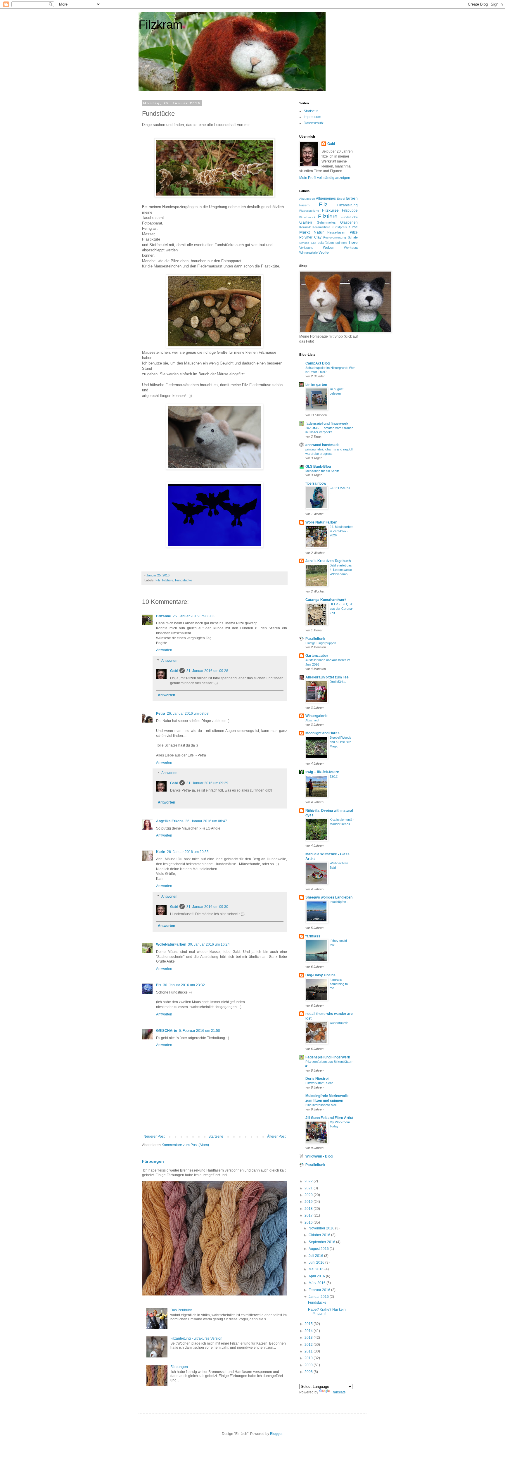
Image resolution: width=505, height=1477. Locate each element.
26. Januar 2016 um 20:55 (188, 852)
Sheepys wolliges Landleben (328, 897)
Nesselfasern (336, 232)
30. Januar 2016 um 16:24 (209, 944)
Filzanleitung (347, 205)
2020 (309, 1195)
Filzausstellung (309, 210)
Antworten (164, 650)
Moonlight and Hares (322, 733)
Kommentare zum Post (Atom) (185, 1145)
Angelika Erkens (170, 821)
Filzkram (160, 24)
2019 (309, 1202)
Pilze (354, 232)
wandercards (339, 1023)
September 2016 (322, 1242)
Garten (305, 222)
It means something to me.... (339, 984)
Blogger (276, 1434)
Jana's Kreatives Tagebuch (328, 561)
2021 (309, 1188)
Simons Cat (307, 242)
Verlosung (306, 247)
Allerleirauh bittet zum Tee (327, 677)
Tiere (353, 242)
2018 (309, 1209)
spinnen (341, 242)
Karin (160, 852)
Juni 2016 (317, 1262)
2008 (309, 1372)
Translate (338, 1392)
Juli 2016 (316, 1256)
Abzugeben (307, 198)
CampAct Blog (317, 363)
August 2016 (319, 1249)
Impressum (312, 117)
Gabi (174, 671)
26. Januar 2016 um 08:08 (188, 713)
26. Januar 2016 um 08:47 (206, 821)
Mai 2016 (316, 1269)
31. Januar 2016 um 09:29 (207, 783)
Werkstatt (351, 247)
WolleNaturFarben (171, 944)
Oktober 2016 (320, 1235)
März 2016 (317, 1283)
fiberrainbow (315, 483)
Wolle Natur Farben (321, 522)
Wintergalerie (308, 252)
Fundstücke (183, 580)
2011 (309, 1351)
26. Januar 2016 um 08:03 (194, 616)
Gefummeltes (326, 222)
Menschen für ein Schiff (322, 471)
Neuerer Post (154, 1136)
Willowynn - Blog (319, 1156)
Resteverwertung (334, 237)
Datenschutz (314, 123)
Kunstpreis (339, 227)
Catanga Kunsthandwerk (326, 600)
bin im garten (316, 385)
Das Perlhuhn (181, 1310)
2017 (309, 1215)
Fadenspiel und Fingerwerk (327, 1057)
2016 (309, 1222)
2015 (309, 1324)
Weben (328, 248)
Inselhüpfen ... (340, 902)
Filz (157, 580)
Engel (341, 198)
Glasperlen (349, 222)
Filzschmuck (307, 217)
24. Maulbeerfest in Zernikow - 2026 (341, 531)
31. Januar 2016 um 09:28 (207, 671)
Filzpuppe (350, 210)
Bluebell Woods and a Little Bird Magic (340, 742)
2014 (309, 1331)
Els (158, 985)
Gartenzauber (316, 656)
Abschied (312, 720)
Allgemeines (326, 198)
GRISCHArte (166, 1031)
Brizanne (163, 616)
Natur (319, 232)
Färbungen (153, 1161)
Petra (160, 713)
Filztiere (167, 580)
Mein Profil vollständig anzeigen (324, 178)
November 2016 (322, 1228)
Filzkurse (330, 210)
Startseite (215, 1136)
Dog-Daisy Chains (320, 975)
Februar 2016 (320, 1290)
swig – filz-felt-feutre (322, 772)
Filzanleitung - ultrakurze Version (196, 1338)
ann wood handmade (322, 445)
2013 (309, 1338)
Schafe (353, 237)
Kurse (353, 227)
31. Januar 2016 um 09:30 (207, 907)
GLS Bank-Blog (318, 466)
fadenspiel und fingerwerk (326, 423)
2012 (309, 1345)
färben (352, 198)
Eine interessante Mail (320, 1105)
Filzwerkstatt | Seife (319, 1083)
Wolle (324, 252)
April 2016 (317, 1276)
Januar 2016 (319, 1297)
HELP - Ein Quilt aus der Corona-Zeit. (341, 608)
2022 (309, 1181)
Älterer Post (276, 1136)
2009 (309, 1365)
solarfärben (326, 242)
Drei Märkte (338, 681)
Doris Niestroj (316, 1079)
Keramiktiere (321, 227)
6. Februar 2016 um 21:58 (199, 1031)
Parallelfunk (315, 639)
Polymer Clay (310, 237)
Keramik (305, 227)
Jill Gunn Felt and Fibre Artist (329, 1118)
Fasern (304, 205)
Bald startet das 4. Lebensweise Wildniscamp (341, 570)
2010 (309, 1358)
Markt (304, 232)
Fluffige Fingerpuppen (320, 643)
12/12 (334, 776)
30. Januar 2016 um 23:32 (184, 985)
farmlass (312, 936)
